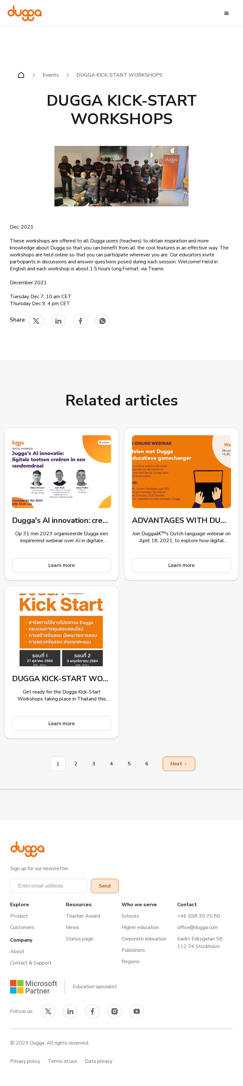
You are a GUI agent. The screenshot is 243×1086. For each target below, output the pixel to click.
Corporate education (144, 938)
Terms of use (62, 1061)
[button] (226, 13)
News (72, 927)
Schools (130, 916)
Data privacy (98, 1061)
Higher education (140, 927)
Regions (131, 961)
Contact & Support (31, 962)
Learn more (61, 565)
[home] (24, 13)
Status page (79, 938)
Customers (22, 927)
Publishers (133, 950)
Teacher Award (83, 916)
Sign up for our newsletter (39, 868)
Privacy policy (25, 1061)
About (17, 951)
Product (19, 916)
